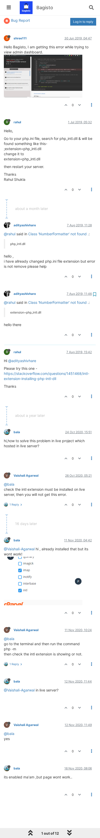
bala (17, 432)
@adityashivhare (22, 361)
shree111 (20, 38)
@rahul (9, 234)
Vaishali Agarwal (26, 475)
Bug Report (20, 20)
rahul (17, 122)
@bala (9, 484)
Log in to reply (83, 22)
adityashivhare (25, 225)
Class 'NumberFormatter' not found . (58, 234)
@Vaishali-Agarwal (19, 549)
